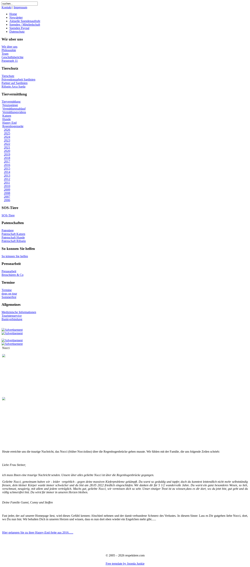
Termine (7, 290)
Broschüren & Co (12, 274)
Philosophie (9, 50)
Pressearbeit (9, 271)
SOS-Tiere (8, 215)
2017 (7, 161)
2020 (7, 151)
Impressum (20, 7)
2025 (7, 133)
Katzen (6, 115)
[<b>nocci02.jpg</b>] (3, 399)
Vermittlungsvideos (14, 112)
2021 (7, 147)
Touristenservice (12, 315)
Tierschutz (8, 76)
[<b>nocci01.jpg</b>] (3, 356)
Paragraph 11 (10, 60)
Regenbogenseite (12, 126)
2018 (7, 158)
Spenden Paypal (19, 28)
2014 (7, 172)
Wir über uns (9, 46)
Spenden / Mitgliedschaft (24, 24)
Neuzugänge (10, 105)
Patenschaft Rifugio (14, 241)
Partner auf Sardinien (15, 83)
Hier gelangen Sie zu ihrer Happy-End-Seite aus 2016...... (37, 532)
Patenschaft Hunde (13, 237)
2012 (7, 179)
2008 (7, 193)
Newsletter (16, 17)
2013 (7, 175)
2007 (7, 196)
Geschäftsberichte (12, 57)
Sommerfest (9, 297)
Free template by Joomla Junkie (125, 563)
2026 (7, 129)
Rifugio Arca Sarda (13, 86)
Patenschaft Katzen (13, 234)
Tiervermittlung (11, 101)
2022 (7, 143)
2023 (7, 140)
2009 (7, 189)
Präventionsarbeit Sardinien (18, 79)
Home (13, 14)
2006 (7, 200)
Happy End (9, 122)
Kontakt (7, 7)
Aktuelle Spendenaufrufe (24, 21)
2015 (7, 168)
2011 (7, 182)
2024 (7, 136)
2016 (7, 165)
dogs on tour (9, 293)
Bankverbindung (12, 319)
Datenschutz (17, 31)
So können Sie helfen (15, 256)
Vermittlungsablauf (14, 108)
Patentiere (8, 230)
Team (5, 53)
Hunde (6, 119)
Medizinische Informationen (19, 312)
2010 (7, 186)
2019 (7, 154)
